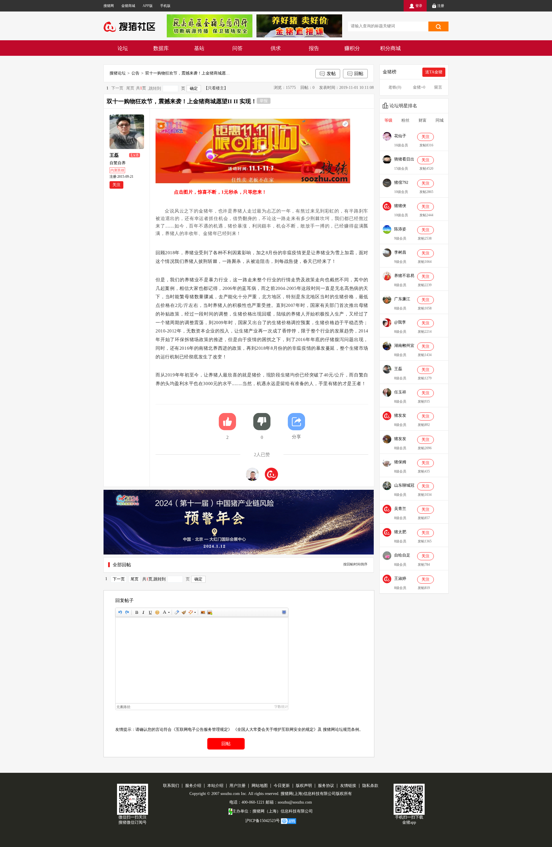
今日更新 (282, 785)
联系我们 (171, 785)
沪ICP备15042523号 (262, 821)
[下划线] (150, 612)
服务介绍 (193, 785)
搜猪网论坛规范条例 (341, 729)
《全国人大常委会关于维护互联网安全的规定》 (275, 729)
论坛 (123, 48)
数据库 (161, 48)
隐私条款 (370, 785)
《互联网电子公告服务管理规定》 (202, 729)
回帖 (358, 73)
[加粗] (136, 612)
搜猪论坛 (118, 73)
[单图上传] (203, 612)
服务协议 (326, 785)
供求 (276, 48)
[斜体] (143, 612)
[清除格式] (176, 612)
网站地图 (260, 785)
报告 (314, 48)
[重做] (127, 612)
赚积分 (352, 48)
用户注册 (237, 785)
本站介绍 (215, 785)
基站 (199, 48)
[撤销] (120, 612)
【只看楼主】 (216, 88)
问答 (237, 48)
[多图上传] (209, 612)
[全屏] (284, 612)
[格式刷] (183, 612)
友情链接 (348, 785)
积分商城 (390, 48)
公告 (135, 73)
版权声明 (304, 785)
